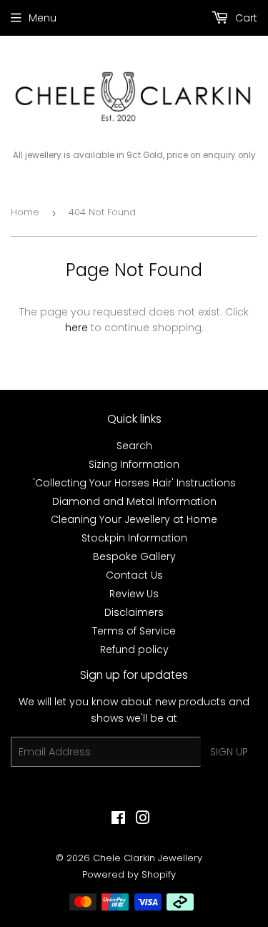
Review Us (134, 594)
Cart (244, 18)
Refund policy (134, 649)
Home (25, 212)
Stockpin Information (134, 538)
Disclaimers (134, 612)
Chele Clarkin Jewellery (147, 858)
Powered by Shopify (129, 874)
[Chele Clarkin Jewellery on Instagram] (143, 820)
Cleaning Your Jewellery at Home (134, 519)
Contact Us (134, 575)
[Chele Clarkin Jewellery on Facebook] (118, 820)
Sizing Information (134, 464)
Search (134, 445)
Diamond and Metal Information (134, 501)
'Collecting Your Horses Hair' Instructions (134, 483)
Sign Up (229, 752)
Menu (42, 18)
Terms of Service (134, 631)
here (76, 327)
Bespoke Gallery (134, 556)
